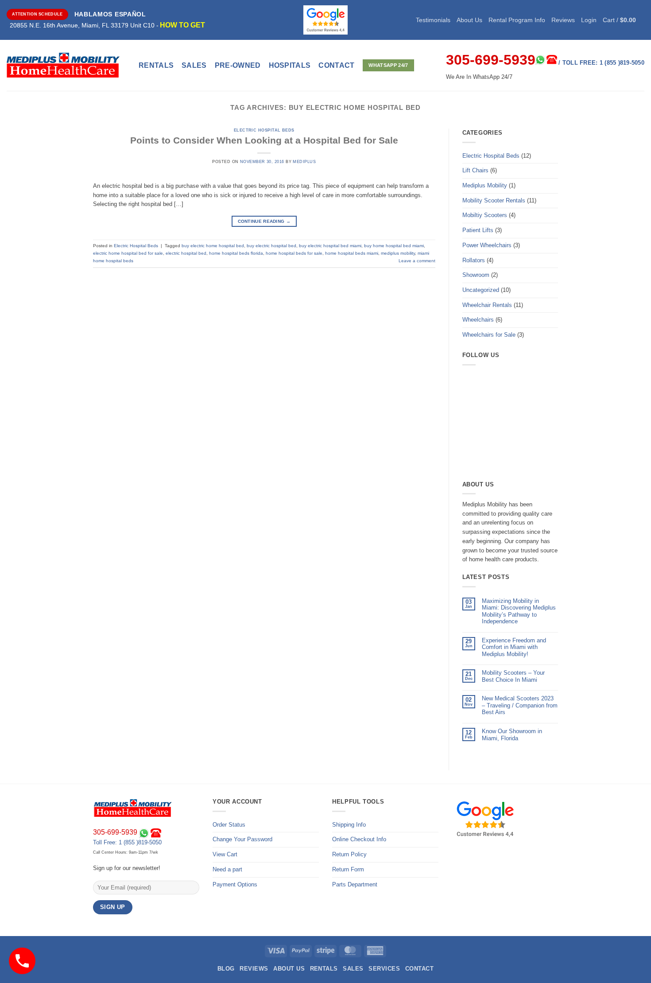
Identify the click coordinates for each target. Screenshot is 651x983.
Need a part (227, 869)
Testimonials (433, 19)
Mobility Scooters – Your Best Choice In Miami (513, 676)
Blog (226, 968)
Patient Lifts (477, 230)
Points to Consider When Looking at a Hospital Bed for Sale (264, 140)
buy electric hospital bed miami (330, 245)
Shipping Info (349, 824)
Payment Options (235, 884)
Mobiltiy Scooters (484, 215)
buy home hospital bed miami (394, 245)
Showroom (475, 275)
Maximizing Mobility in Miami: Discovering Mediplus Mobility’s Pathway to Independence (519, 611)
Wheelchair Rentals (487, 305)
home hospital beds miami (351, 253)
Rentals (156, 65)
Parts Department (354, 884)
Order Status (229, 824)
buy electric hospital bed (271, 245)
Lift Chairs (475, 170)
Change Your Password (242, 839)
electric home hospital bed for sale (128, 253)
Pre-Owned (238, 65)
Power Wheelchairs (487, 245)
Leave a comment (417, 260)
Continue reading (264, 221)
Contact (419, 968)
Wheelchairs (478, 319)
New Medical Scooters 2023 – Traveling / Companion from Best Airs (520, 705)
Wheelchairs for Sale (488, 334)
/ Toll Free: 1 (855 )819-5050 (601, 62)
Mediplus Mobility (484, 185)
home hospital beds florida (236, 253)
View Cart (225, 854)
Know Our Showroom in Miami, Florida (512, 735)
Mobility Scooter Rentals (493, 200)
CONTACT (336, 65)
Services (384, 968)
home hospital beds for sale (294, 253)
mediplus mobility (398, 253)
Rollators (473, 260)
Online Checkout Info (359, 839)
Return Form (348, 869)
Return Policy (349, 854)
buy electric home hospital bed (213, 245)
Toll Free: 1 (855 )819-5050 (127, 842)
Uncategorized (480, 290)
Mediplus (304, 161)
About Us (469, 19)
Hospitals (290, 65)
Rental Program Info (516, 19)
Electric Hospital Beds (264, 130)
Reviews (563, 19)
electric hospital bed (186, 253)
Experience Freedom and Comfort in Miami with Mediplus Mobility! (514, 647)
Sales (194, 65)
